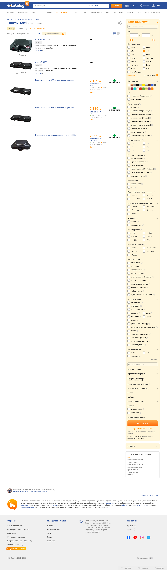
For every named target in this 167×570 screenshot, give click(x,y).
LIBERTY (134, 68)
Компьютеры (23, 12)
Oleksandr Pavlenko (19, 491)
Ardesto (148, 47)
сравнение (110, 503)
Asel (10, 28)
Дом (84, 12)
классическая (136, 184)
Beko (132, 54)
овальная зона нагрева (139, 284)
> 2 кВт (133, 214)
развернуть (154, 360)
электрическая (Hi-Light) (140, 118)
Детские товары (96, 12)
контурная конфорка (138, 287)
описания (24, 505)
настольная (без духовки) (140, 96)
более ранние (136, 356)
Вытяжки (130, 475)
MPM (147, 68)
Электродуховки (132, 472)
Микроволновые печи (134, 467)
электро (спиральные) (139, 128)
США (49, 533)
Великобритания (53, 530)
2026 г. (133, 353)
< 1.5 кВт (134, 207)
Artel (132, 51)
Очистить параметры (144, 429)
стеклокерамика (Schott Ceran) (142, 169)
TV (41, 12)
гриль (148, 313)
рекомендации (141, 505)
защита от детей (137, 273)
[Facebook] (128, 537)
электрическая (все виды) (140, 111)
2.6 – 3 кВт (134, 251)
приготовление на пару (139, 324)
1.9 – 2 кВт (149, 210)
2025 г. (148, 353)
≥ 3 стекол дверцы (137, 345)
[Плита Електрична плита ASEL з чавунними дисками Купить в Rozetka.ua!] (114, 81)
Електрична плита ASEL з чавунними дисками (54, 80)
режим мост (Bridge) (138, 280)
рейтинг (124, 505)
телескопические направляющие (143, 327)
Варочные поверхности (135, 460)
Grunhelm (134, 65)
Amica (133, 47)
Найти (116, 6)
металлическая (136, 409)
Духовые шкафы (132, 462)
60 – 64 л (149, 236)
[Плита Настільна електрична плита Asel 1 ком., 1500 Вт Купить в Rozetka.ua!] (114, 136)
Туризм (130, 12)
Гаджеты (10, 12)
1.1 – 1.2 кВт (135, 199)
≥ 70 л (148, 240)
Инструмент (118, 12)
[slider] (131, 40)
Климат (75, 12)
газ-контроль (136, 263)
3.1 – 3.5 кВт (150, 251)
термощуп (134, 320)
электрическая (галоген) (140, 121)
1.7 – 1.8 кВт (135, 210)
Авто (108, 12)
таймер (133, 331)
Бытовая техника (62, 12)
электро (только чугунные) (141, 125)
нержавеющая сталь (138, 162)
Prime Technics (136, 72)
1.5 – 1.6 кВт (150, 207)
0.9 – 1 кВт (149, 195)
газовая (134, 107)
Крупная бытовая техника (23, 19)
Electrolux (149, 58)
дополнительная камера (140, 334)
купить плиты (139, 438)
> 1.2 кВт (149, 199)
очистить (21, 28)
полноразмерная (137, 99)
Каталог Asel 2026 (134, 436)
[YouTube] (135, 537)
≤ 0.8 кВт (134, 195)
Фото (34, 12)
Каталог (10, 19)
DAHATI (148, 54)
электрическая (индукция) (141, 114)
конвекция (135, 316)
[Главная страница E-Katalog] (18, 5)
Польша (50, 537)
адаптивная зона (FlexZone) (141, 277)
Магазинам (11, 533)
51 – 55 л (149, 233)
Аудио (49, 12)
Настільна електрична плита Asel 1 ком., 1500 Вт (55, 135)
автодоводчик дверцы (139, 341)
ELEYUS (133, 61)
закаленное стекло (138, 176)
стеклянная (135, 413)
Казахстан (51, 541)
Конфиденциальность (16, 537)
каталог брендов (27, 507)
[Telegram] (148, 537)
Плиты (37, 19)
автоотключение (137, 270)
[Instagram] (142, 537)
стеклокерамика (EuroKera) (141, 172)
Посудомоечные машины (135, 465)
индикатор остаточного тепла (142, 294)
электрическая (136, 225)
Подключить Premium (16, 549)
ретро (133, 187)
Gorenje (148, 61)
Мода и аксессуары (152, 12)
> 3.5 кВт (134, 255)
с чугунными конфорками (140, 135)
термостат (134, 313)
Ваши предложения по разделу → (45, 489)
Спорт (139, 12)
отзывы (54, 505)
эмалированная (137, 158)
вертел (148, 316)
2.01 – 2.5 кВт (151, 248)
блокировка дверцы (138, 338)
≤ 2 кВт (133, 248)
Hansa (148, 65)
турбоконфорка (136, 291)
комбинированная (137, 132)
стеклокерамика (137, 165)
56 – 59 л (134, 236)
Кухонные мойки (132, 470)
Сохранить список (39, 28)
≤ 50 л (133, 233)
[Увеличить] (21, 45)
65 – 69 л (134, 240)
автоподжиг (135, 266)
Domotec (134, 58)
